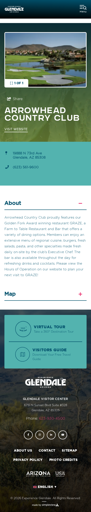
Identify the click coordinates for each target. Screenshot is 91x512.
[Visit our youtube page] (62, 435)
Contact (47, 450)
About (12, 203)
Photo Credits (63, 460)
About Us (23, 450)
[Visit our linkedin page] (51, 435)
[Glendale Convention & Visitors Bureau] (14, 9)
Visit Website (16, 129)
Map (10, 294)
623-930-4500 (52, 418)
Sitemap (69, 450)
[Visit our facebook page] (28, 435)
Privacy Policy (27, 460)
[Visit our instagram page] (39, 435)
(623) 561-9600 (26, 167)
